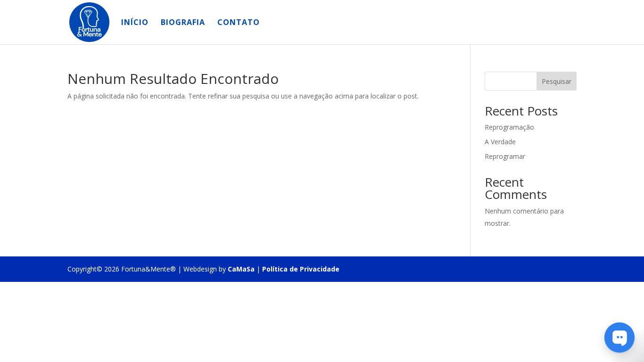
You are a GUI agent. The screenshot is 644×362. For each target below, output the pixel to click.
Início (135, 23)
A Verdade (500, 141)
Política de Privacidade (300, 268)
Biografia (183, 23)
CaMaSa (241, 268)
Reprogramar (505, 156)
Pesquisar (556, 81)
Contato (238, 23)
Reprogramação (509, 127)
